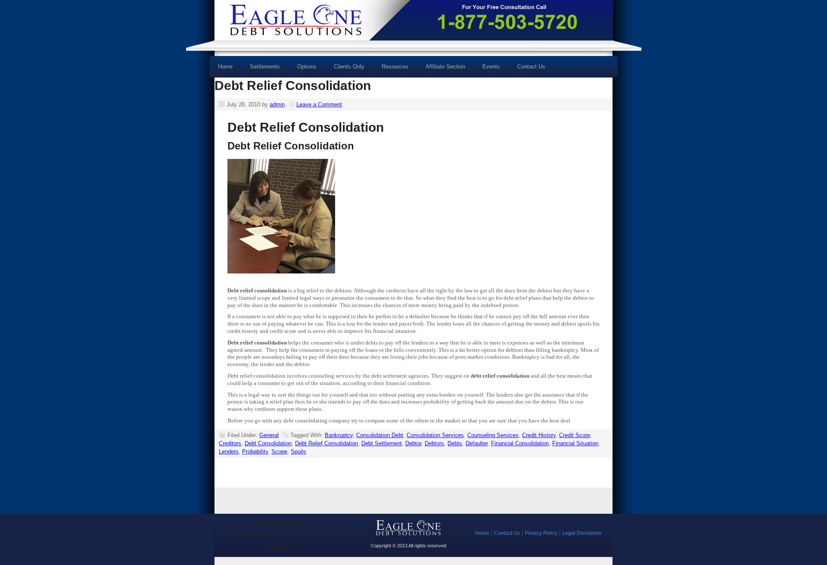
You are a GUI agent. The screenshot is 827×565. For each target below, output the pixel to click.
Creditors (230, 443)
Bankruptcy (339, 435)
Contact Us (531, 66)
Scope (279, 451)
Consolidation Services (435, 435)
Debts (455, 443)
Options (303, 69)
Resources (390, 69)
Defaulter (477, 443)
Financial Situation (575, 443)
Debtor (413, 443)
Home (225, 66)
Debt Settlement (381, 443)
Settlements (265, 66)
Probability (255, 451)
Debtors (434, 443)
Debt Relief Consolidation (293, 85)
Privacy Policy (541, 533)
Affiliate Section (445, 66)
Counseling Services (493, 435)
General (269, 435)
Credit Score (574, 435)
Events (491, 66)
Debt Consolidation (268, 443)
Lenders (229, 451)
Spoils (298, 451)
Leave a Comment (319, 104)
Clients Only (349, 66)
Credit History (539, 435)
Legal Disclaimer (582, 533)
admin (277, 104)
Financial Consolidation (520, 443)
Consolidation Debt (379, 435)
